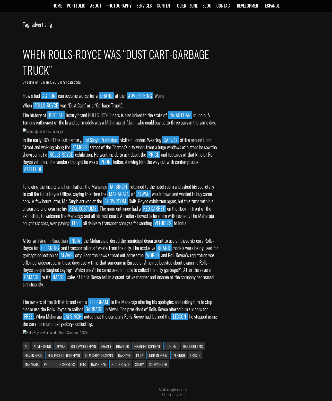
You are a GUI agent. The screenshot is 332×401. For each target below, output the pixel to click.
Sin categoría (72, 82)
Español (272, 5)
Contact (224, 5)
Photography (118, 5)
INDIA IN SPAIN (158, 355)
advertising (42, 346)
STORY (139, 364)
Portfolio (76, 5)
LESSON (195, 355)
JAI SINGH (179, 355)
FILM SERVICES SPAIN (99, 355)
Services (144, 5)
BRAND (106, 346)
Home (57, 5)
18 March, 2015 (49, 82)
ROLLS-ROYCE (100, 115)
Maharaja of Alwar (120, 122)
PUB (83, 364)
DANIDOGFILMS (193, 346)
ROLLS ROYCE (121, 364)
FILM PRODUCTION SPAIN (64, 355)
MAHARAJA (32, 364)
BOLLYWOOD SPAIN (83, 346)
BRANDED (122, 346)
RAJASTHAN (98, 364)
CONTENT (172, 346)
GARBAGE (124, 355)
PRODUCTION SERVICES (59, 364)
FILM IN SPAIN (33, 355)
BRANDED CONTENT (147, 346)
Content (164, 5)
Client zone (187, 5)
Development (248, 5)
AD (26, 346)
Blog (206, 5)
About (96, 5)
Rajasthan (60, 240)
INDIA (139, 355)
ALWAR (61, 346)
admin (31, 82)
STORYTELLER (158, 364)
